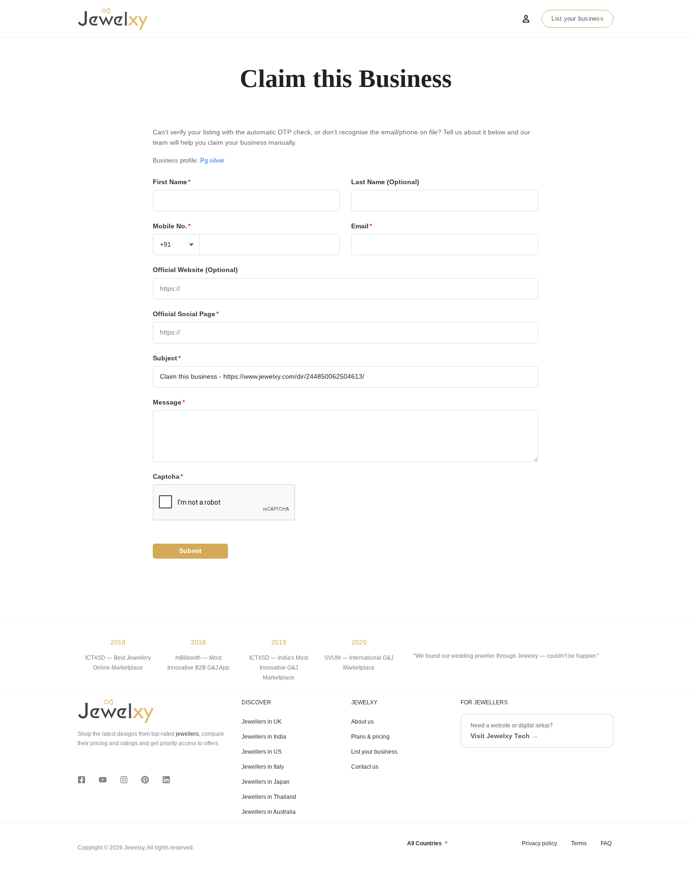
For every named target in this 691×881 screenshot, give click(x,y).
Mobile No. (171, 226)
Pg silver (212, 160)
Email (361, 226)
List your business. (375, 751)
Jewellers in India (264, 736)
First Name (171, 182)
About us (362, 721)
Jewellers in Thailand (269, 797)
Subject (167, 358)
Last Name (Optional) (385, 182)
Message (169, 402)
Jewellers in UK (262, 721)
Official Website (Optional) (195, 269)
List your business (577, 18)
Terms (579, 843)
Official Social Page (186, 314)
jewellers (186, 734)
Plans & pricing (370, 736)
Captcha (168, 476)
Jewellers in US (262, 751)
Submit (190, 550)
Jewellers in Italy (263, 767)
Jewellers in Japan (266, 782)
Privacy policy (539, 843)
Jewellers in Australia (269, 812)
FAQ (606, 843)
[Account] (526, 18)
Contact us (364, 767)
